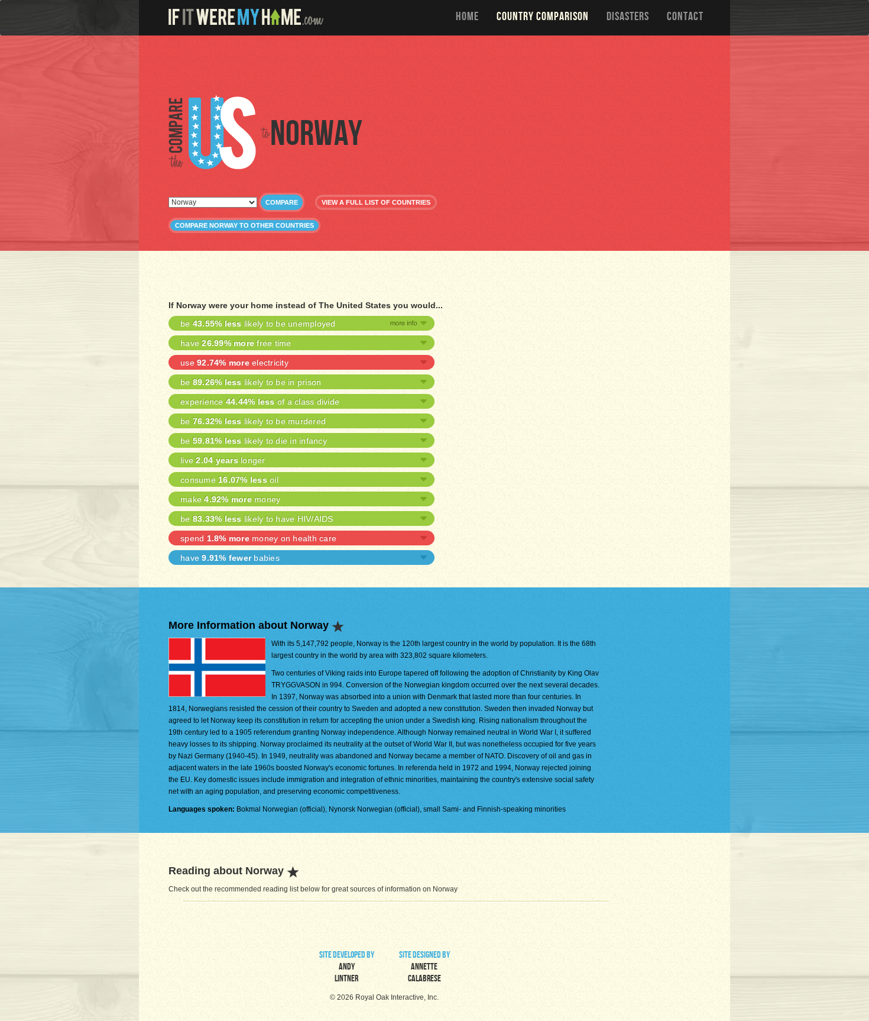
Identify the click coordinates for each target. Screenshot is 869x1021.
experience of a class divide (259, 401)
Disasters (628, 18)
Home (467, 18)
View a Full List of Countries (376, 202)
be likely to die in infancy (253, 440)
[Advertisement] (437, 65)
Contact (685, 18)
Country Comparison (543, 18)
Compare (281, 202)
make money (230, 499)
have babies (230, 558)
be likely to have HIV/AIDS (256, 519)
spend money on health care (258, 538)
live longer (222, 460)
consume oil (229, 479)
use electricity (234, 362)
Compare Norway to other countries (244, 225)
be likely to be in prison (250, 382)
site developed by (346, 967)
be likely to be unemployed (258, 323)
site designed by (424, 967)
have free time (235, 343)
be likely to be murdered (253, 421)
